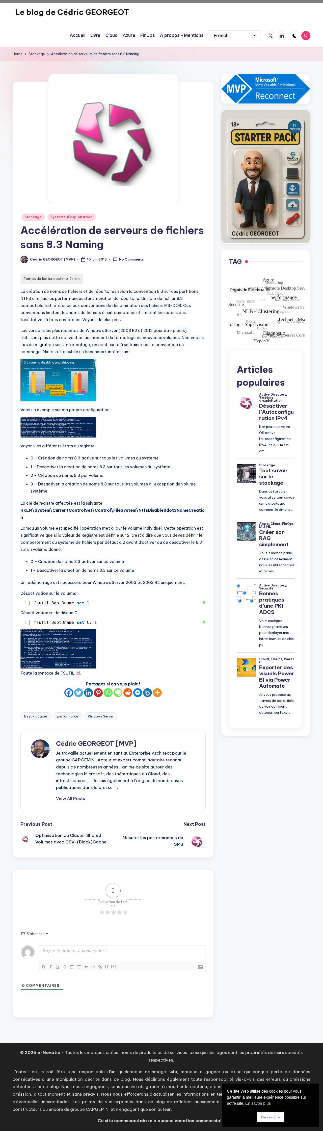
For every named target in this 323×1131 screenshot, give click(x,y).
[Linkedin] (88, 692)
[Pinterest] (98, 692)
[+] (114, 966)
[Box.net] (147, 692)
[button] (70, 798)
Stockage (33, 217)
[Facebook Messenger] (137, 692)
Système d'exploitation (71, 217)
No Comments (131, 259)
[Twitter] (78, 692)
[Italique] (50, 967)
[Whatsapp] (108, 692)
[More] (157, 692)
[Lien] (100, 967)
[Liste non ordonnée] (79, 967)
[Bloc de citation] (86, 967)
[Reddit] (127, 692)
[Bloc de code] (93, 967)
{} (107, 966)
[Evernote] (118, 692)
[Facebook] (68, 692)
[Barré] (64, 967)
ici (78, 673)
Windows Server (101, 716)
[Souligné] (57, 967)
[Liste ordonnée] (71, 967)
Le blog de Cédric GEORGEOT (72, 12)
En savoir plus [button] (258, 1103)
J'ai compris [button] (270, 1117)
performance (67, 716)
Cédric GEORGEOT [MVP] (96, 743)
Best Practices (36, 716)
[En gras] (43, 967)
